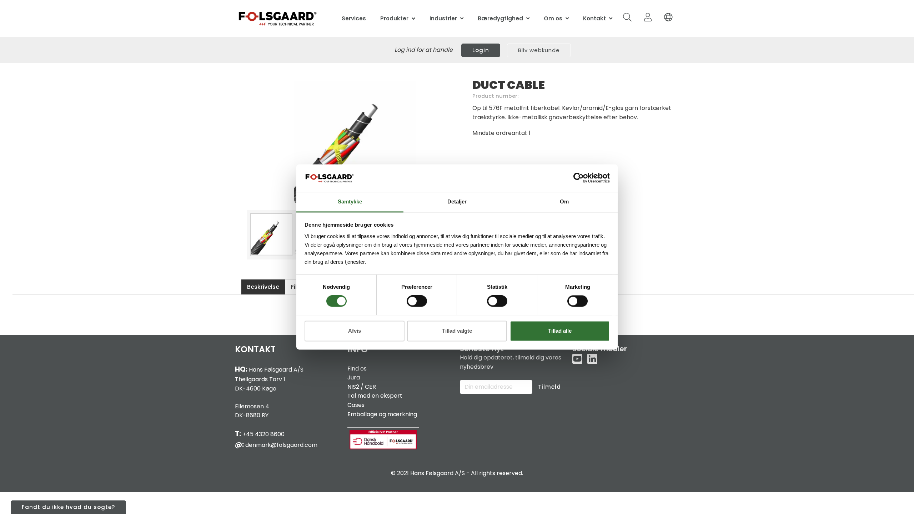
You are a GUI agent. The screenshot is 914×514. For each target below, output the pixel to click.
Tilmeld (549, 386)
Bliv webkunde (539, 50)
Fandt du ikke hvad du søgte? (68, 507)
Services (354, 18)
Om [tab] (564, 201)
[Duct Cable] (355, 142)
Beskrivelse (263, 287)
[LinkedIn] (592, 359)
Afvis (354, 331)
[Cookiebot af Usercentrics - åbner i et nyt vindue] (578, 178)
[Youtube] (577, 359)
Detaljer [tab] (457, 201)
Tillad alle (560, 331)
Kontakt (594, 18)
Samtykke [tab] (350, 201)
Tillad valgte (457, 331)
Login (480, 50)
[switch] (417, 301)
